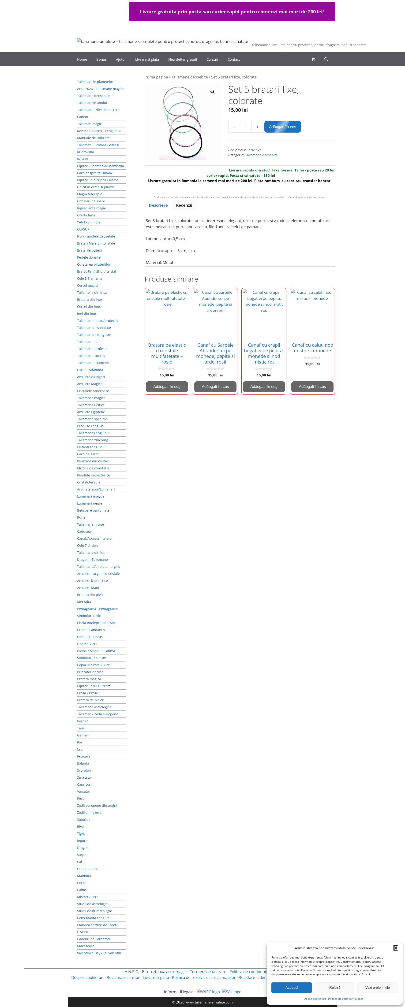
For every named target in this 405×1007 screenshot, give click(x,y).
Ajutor (121, 59)
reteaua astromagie (169, 971)
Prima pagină (156, 77)
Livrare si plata (147, 59)
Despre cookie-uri (87, 977)
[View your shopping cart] (313, 59)
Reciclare (247, 977)
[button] (395, 948)
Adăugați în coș (282, 127)
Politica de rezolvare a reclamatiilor (204, 977)
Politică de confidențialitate (345, 999)
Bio (145, 971)
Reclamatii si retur (123, 977)
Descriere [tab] (158, 205)
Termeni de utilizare (208, 971)
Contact (234, 59)
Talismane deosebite (189, 77)
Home (82, 59)
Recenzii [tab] (184, 205)
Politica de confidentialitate (253, 971)
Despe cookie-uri (315, 999)
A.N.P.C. (132, 971)
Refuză (334, 987)
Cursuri (212, 59)
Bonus (101, 59)
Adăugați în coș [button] (166, 386)
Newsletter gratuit (182, 59)
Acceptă (291, 987)
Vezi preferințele (377, 987)
